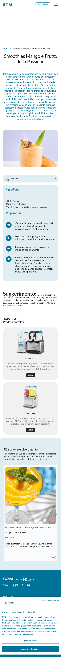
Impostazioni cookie (30, 641)
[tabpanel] (30, 230)
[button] (53, 513)
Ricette (7, 49)
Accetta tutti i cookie (30, 649)
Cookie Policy (27, 635)
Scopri (30, 375)
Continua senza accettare (50, 600)
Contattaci (43, 5)
